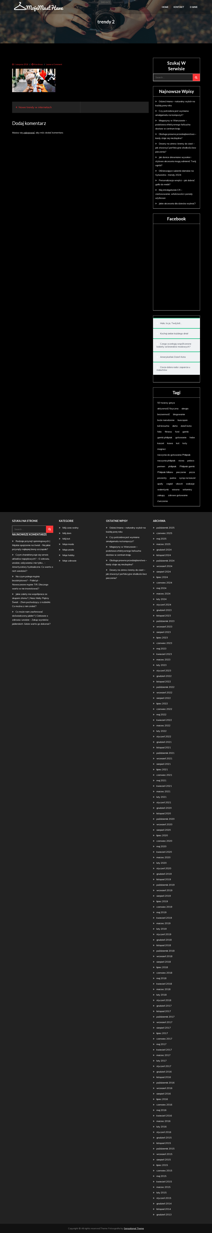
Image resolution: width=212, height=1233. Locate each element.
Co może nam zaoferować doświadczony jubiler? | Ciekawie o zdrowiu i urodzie (30, 615)
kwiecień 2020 (164, 851)
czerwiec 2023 (164, 643)
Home (165, 7)
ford (177, 431)
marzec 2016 (163, 1121)
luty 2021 (161, 796)
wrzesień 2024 (164, 566)
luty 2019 (161, 928)
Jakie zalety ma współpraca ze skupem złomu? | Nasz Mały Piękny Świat (30, 598)
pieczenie (181, 472)
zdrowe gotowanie (178, 495)
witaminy (187, 489)
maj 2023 (161, 648)
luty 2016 (161, 1126)
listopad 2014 (163, 1209)
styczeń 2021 (163, 802)
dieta (175, 425)
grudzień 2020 (164, 807)
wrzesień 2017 (164, 1022)
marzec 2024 (163, 593)
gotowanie (180, 437)
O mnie (193, 7)
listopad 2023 (163, 615)
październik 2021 (165, 752)
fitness (168, 431)
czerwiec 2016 (164, 1104)
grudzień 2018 (164, 939)
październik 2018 (165, 950)
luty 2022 (161, 731)
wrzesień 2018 (164, 956)
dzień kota (186, 425)
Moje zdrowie (69, 560)
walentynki (163, 489)
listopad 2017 (163, 1011)
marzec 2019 (163, 923)
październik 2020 (165, 818)
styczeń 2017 (163, 1066)
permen (161, 466)
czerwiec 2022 (164, 709)
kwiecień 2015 (164, 1181)
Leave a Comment (54, 64)
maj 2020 (161, 846)
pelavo (190, 460)
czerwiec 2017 (164, 1038)
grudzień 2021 (164, 741)
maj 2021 (161, 780)
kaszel (160, 443)
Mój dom (66, 533)
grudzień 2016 (164, 1071)
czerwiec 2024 (164, 582)
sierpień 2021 (163, 763)
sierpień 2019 (163, 895)
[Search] (196, 77)
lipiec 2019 (162, 901)
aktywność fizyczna (167, 408)
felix (159, 431)
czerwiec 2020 (164, 840)
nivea (181, 460)
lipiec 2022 (162, 703)
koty (185, 443)
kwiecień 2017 (164, 1049)
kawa (170, 443)
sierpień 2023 (163, 632)
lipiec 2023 (162, 637)
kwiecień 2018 (164, 983)
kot (177, 443)
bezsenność (163, 414)
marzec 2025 (163, 544)
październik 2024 (165, 560)
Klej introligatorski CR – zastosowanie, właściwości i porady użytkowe (174, 193)
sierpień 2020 (163, 829)
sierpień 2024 (163, 571)
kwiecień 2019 (164, 917)
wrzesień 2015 (164, 1154)
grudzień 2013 (164, 1214)
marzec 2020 (163, 857)
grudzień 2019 (164, 873)
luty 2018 (161, 994)
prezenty (162, 477)
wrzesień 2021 (164, 758)
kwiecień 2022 (164, 720)
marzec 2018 (163, 989)
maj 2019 (161, 912)
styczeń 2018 (163, 1000)
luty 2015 (161, 1192)
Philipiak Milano (165, 472)
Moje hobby (68, 555)
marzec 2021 (163, 791)
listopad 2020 (163, 813)
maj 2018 (161, 978)
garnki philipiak (164, 437)
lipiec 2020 (162, 835)
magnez (161, 449)
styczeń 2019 (163, 934)
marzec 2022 (163, 725)
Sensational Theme (134, 1228)
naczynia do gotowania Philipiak (174, 454)
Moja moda (68, 544)
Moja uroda (68, 549)
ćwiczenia (162, 501)
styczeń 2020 (163, 868)
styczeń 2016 (163, 1132)
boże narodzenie (166, 420)
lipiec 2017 (162, 1033)
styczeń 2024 (163, 604)
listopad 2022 (163, 681)
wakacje (190, 483)
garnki (185, 431)
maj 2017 (161, 1044)
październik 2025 (165, 527)
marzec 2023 (163, 659)
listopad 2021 (163, 747)
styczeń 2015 (163, 1198)
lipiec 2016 (162, 1099)
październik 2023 (165, 621)
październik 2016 (165, 1082)
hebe (192, 437)
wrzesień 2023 (164, 626)
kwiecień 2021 (164, 785)
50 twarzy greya (166, 402)
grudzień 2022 (164, 676)
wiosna (175, 489)
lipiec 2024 (162, 577)
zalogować (29, 132)
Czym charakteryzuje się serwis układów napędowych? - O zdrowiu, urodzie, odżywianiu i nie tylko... (30, 558)
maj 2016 (161, 1110)
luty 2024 (161, 599)
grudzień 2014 (164, 1203)
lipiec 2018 (162, 967)
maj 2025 (161, 538)
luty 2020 (161, 862)
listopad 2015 (163, 1143)
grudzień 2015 (164, 1137)
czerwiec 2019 (164, 906)
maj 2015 (161, 1176)
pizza (192, 472)
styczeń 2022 (163, 736)
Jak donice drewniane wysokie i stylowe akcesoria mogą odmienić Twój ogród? (175, 161)
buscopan (183, 420)
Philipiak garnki (187, 466)
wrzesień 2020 (164, 824)
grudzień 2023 (164, 610)
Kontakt (178, 7)
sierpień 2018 (163, 961)
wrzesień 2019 (164, 890)
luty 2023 (161, 665)
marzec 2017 (163, 1055)
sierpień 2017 (163, 1027)
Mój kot (66, 538)
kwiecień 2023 (164, 654)
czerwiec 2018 (164, 972)
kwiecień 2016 (164, 1115)
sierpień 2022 (163, 698)
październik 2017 (165, 1016)
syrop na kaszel (187, 477)
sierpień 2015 (163, 1159)
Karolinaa (38, 64)
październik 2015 (165, 1148)
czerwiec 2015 (164, 1170)
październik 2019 (165, 884)
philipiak (172, 466)
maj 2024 (161, 588)
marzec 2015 (163, 1187)
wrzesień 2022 (164, 692)
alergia (185, 408)
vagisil (169, 483)
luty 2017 (161, 1060)
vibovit (179, 483)
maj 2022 (161, 714)
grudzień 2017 (164, 1005)
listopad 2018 (163, 945)
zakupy (161, 495)
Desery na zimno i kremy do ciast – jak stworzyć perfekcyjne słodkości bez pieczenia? (175, 147)
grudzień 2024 (164, 549)
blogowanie (179, 414)
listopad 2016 (163, 1077)
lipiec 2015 (162, 1165)
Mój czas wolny (70, 527)
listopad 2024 (163, 555)
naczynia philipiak (166, 460)
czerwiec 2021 (164, 774)
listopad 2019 (163, 879)
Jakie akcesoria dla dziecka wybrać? (177, 203)
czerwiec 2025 (164, 533)
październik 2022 (165, 687)
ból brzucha (163, 425)
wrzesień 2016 (164, 1088)
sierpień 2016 (163, 1093)
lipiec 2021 (162, 769)
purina (173, 477)
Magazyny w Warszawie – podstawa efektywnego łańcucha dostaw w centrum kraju (172, 124)
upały (160, 483)
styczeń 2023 (163, 670)
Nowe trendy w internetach (35, 107)
